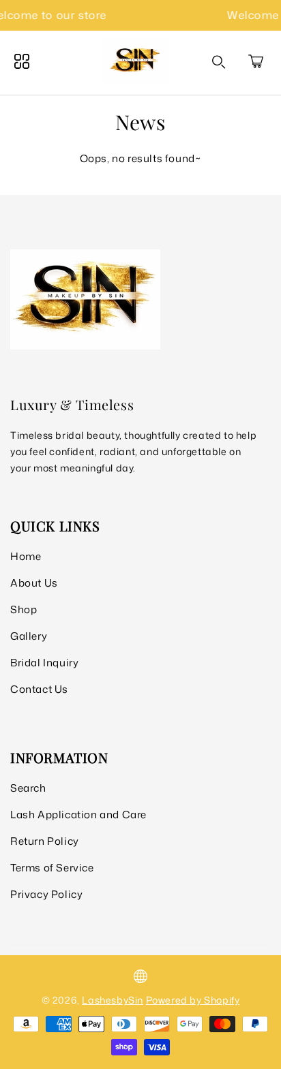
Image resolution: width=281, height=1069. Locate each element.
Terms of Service (52, 868)
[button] (256, 61)
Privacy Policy (46, 894)
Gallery (28, 636)
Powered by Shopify (193, 999)
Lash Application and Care (78, 814)
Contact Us (39, 689)
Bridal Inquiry (44, 662)
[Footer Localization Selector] (140, 976)
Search (28, 788)
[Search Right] (219, 62)
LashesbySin (112, 999)
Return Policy (44, 841)
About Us (34, 583)
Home (25, 556)
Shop (23, 609)
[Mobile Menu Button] (21, 61)
